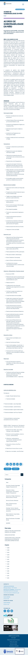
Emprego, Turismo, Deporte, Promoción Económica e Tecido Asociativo (13, 509)
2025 (8, 550)
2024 (8, 552)
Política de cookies (13, 641)
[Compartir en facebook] (7, 464)
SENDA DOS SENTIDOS (10, 535)
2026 (8, 547)
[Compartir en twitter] (10, 464)
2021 (8, 559)
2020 (8, 561)
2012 (8, 578)
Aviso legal (13, 637)
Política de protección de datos (13, 639)
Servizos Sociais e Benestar (12, 500)
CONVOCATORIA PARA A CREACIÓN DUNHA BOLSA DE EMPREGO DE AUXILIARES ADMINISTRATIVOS (12, 539)
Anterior (8, 468)
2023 (8, 554)
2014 (8, 575)
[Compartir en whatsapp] (17, 464)
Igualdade (8, 523)
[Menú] (23, 4)
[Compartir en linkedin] (14, 464)
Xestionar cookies (13, 644)
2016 (8, 571)
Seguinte (16, 468)
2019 (8, 564)
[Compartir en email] (20, 464)
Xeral (7, 482)
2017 (8, 568)
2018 (8, 566)
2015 (8, 573)
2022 (8, 557)
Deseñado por (12, 645)
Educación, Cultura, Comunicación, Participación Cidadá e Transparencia (12, 491)
